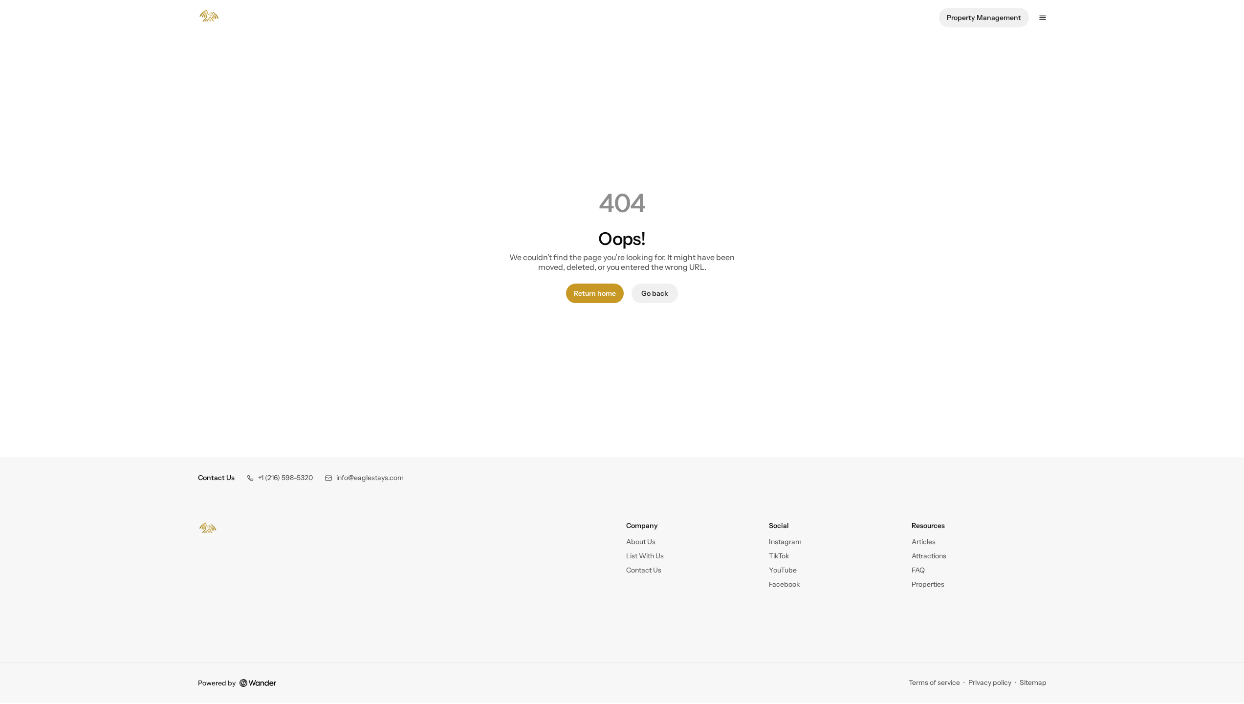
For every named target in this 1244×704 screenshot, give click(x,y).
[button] (279, 478)
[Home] (208, 529)
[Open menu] (1042, 17)
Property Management (984, 17)
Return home (595, 293)
